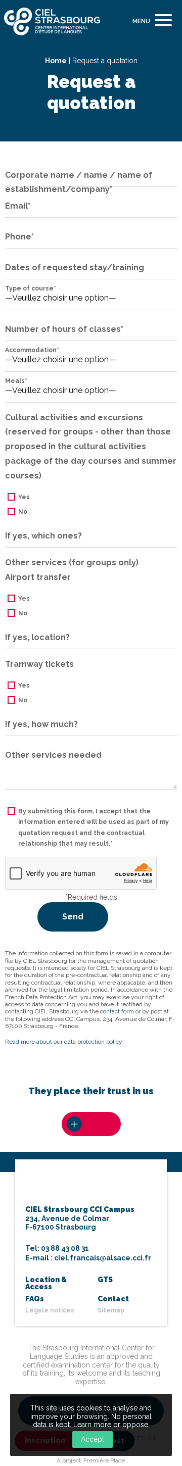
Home (56, 61)
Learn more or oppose (110, 1425)
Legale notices (49, 1310)
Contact (113, 1299)
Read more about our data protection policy (63, 1041)
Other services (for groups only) (72, 562)
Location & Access (46, 1283)
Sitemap (111, 1310)
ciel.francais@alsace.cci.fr (102, 1258)
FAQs (34, 1299)
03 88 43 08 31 (65, 1248)
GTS (105, 1280)
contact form (117, 1011)
